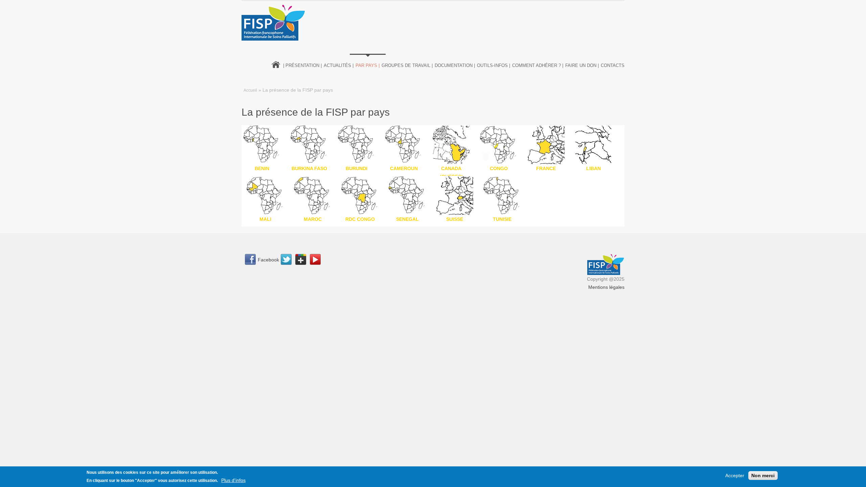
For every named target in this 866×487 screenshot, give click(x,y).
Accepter (734, 475)
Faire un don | (582, 65)
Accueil (250, 90)
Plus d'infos (233, 480)
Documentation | (455, 65)
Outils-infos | (493, 65)
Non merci (763, 475)
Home (276, 64)
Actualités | (339, 65)
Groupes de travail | (407, 65)
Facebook (268, 259)
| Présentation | (302, 65)
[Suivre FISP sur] (288, 260)
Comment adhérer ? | (537, 65)
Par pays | (368, 65)
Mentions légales (606, 287)
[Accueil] (274, 22)
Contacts (612, 65)
